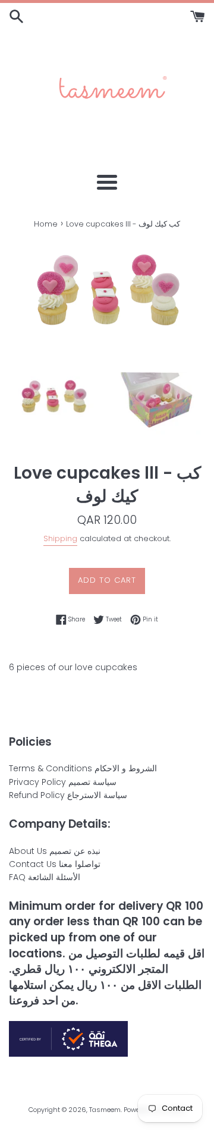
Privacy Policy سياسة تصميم (63, 782)
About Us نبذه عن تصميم (54, 851)
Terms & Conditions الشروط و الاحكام (83, 768)
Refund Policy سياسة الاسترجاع (68, 795)
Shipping (60, 538)
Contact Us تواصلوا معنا (54, 864)
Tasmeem (105, 1109)
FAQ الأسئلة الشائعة (44, 877)
